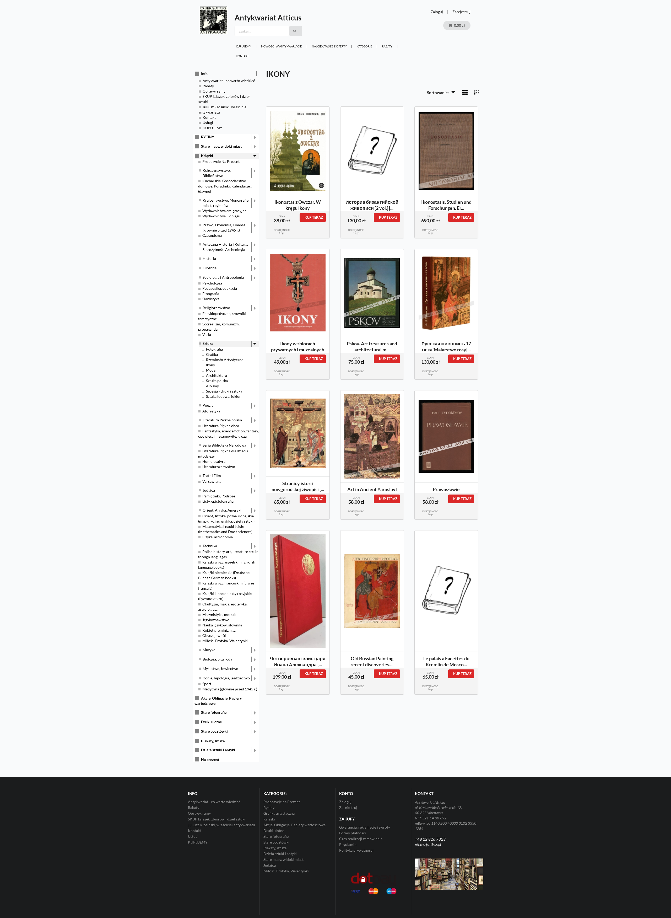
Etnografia (210, 293)
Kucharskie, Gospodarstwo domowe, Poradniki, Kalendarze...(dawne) (225, 186)
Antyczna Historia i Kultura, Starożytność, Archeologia (225, 247)
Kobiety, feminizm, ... (219, 630)
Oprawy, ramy (214, 91)
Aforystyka (211, 411)
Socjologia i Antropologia (223, 277)
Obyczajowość (214, 635)
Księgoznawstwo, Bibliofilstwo (217, 173)
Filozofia (210, 268)
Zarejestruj (461, 11)
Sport (206, 683)
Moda (210, 370)
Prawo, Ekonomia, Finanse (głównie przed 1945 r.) (224, 227)
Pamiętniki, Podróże (218, 496)
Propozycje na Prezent (281, 802)
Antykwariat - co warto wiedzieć (229, 80)
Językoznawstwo (215, 620)
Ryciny (268, 807)
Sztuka (208, 343)
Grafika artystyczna (279, 813)
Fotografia (214, 349)
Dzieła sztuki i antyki (218, 750)
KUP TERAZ (314, 217)
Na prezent (210, 759)
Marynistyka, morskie (219, 614)
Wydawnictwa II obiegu (221, 216)
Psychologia (212, 283)
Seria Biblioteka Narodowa (224, 445)
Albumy (212, 386)
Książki (207, 155)
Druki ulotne (211, 722)
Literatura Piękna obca (220, 425)
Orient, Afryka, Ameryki (222, 510)
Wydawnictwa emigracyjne (224, 210)
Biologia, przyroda (217, 659)
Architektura (216, 375)
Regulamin (347, 844)
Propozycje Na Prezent (221, 161)
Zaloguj (437, 11)
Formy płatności (352, 833)
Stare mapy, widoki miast (221, 146)
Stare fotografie (213, 712)
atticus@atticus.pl (428, 844)
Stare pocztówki (214, 731)
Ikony (210, 365)
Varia (206, 334)
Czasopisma (212, 235)
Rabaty (387, 46)
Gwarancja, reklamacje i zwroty (364, 827)
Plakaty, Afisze (213, 741)
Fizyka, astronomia (217, 537)
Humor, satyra (213, 461)
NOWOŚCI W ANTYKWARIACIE (281, 46)
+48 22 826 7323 (430, 839)
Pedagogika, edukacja (219, 288)
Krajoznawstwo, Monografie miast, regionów (225, 203)
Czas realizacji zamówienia (360, 838)
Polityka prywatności (356, 850)
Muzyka (209, 649)
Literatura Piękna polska (222, 420)
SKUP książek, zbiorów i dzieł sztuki (216, 819)
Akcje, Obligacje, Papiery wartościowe (294, 825)
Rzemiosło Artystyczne (224, 359)
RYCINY (207, 137)
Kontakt (242, 56)
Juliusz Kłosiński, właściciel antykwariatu (221, 825)
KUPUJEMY (243, 46)
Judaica (209, 490)
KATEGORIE (364, 46)
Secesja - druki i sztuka (224, 391)
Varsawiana (211, 481)
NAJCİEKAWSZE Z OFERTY (329, 46)
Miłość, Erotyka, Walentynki (225, 640)
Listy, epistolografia (218, 501)
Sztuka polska (217, 380)
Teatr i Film (212, 475)
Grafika (212, 354)
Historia (209, 258)
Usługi (208, 122)
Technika (210, 546)
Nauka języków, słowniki (222, 625)
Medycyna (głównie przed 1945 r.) (229, 689)
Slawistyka (210, 299)
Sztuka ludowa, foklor (223, 396)
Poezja (208, 405)
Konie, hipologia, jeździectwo (226, 678)
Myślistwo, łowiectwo (220, 668)
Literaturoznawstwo (218, 466)
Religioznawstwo (216, 307)
